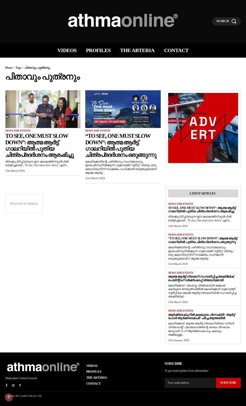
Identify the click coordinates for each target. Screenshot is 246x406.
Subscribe (228, 382)
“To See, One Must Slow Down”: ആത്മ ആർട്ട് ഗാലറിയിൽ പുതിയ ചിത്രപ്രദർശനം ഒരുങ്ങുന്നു (120, 145)
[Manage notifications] (8, 397)
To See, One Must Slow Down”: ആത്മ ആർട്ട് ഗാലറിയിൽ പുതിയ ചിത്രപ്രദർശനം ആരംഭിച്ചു (39, 145)
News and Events (17, 130)
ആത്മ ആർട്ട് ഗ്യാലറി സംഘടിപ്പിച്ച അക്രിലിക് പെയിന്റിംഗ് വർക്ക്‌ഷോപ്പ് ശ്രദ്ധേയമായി (201, 278)
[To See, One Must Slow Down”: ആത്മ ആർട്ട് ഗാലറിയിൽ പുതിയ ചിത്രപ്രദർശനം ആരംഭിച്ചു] (42, 109)
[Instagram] (13, 385)
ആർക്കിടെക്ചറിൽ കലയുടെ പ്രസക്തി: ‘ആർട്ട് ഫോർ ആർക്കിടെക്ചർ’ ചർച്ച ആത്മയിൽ (201, 316)
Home (8, 67)
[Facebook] (6, 385)
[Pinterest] (20, 385)
